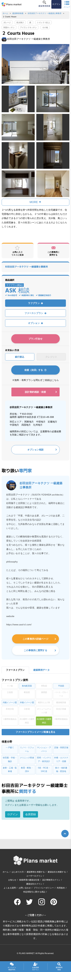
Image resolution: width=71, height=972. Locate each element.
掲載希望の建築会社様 (29, 880)
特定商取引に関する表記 (34, 892)
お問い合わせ (25, 888)
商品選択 (10, 280)
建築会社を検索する (57, 872)
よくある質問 (10, 888)
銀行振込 (19, 356)
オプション (34, 323)
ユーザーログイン (34, 876)
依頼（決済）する (34, 370)
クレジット (51, 356)
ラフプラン (34, 303)
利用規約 (61, 888)
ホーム (5, 13)
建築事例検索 (17, 13)
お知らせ (12, 880)
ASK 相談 (17, 291)
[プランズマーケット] (11, 4)
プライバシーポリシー (44, 888)
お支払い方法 (12, 350)
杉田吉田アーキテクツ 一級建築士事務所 (44, 13)
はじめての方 (18, 872)
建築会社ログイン (34, 884)
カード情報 (7, 365)
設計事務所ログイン (51, 880)
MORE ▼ (36, 202)
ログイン (12, 814)
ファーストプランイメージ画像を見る (35, 732)
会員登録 (30, 814)
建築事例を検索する (36, 872)
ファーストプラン (34, 313)
